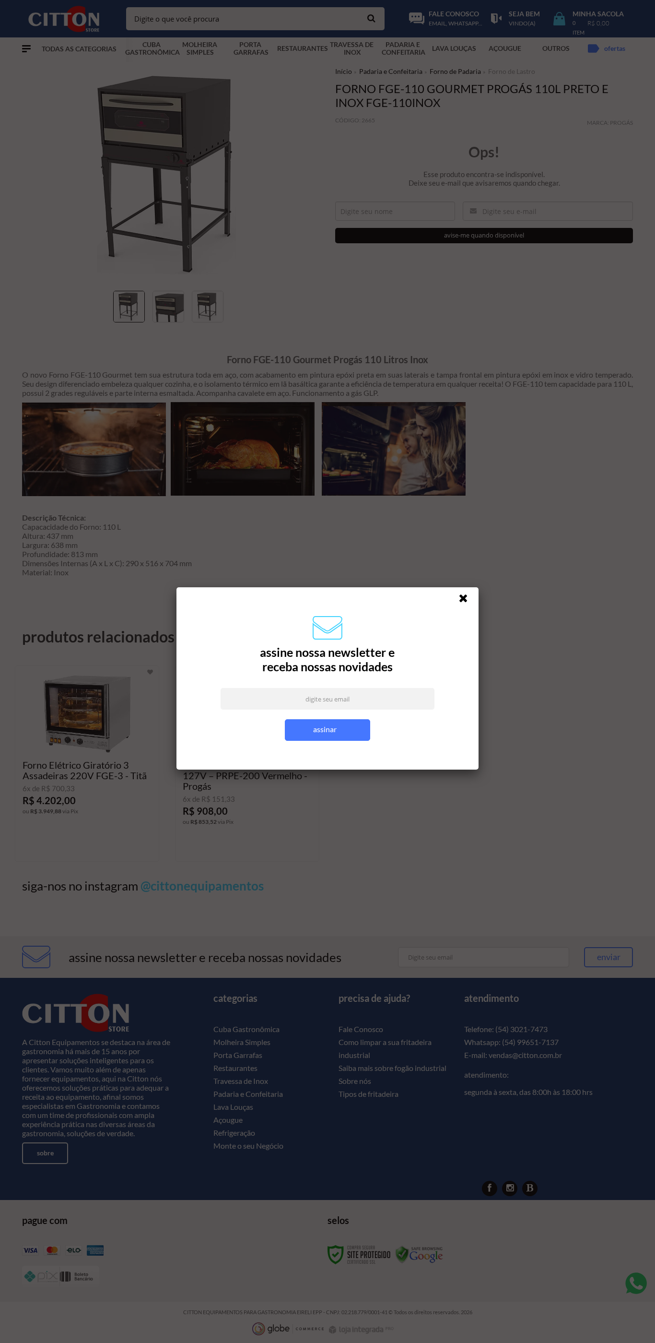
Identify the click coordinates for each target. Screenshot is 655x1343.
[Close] (467, 600)
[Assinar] (328, 730)
